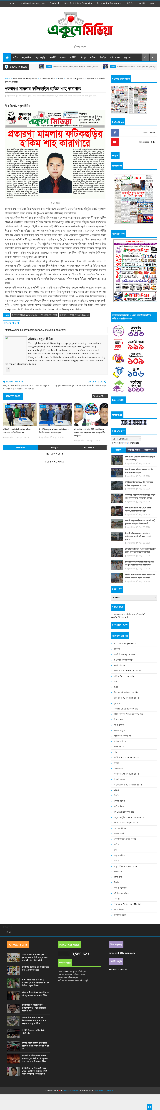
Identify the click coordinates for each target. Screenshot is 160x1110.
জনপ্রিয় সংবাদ (134, 450)
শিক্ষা (116, 752)
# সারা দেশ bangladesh (79, 314)
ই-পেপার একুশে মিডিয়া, (64, 95)
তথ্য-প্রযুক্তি (40, 57)
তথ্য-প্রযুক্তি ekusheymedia (129, 817)
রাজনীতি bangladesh (125, 654)
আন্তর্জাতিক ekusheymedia (128, 670)
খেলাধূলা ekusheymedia (126, 698)
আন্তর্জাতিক (26, 57)
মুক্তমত (127, 57)
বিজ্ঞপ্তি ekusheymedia (126, 708)
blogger (20, 447)
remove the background (109, 3)
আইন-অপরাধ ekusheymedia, (45, 95)
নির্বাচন (117, 763)
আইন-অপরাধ (115, 57)
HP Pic (130, 3)
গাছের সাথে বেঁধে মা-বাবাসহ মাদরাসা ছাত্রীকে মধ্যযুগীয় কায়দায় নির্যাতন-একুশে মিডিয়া (35, 982)
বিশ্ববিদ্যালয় (119, 779)
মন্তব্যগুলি (149, 450)
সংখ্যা (152, 3)
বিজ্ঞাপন (117, 898)
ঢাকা (116, 681)
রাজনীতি (53, 57)
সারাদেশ (63, 57)
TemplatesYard (71, 1090)
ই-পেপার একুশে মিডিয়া (47, 78)
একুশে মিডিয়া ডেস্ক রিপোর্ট (125, 839)
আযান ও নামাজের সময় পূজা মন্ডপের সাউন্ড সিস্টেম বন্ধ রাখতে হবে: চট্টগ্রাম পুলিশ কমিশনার (35, 957)
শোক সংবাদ (118, 768)
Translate (134, 442)
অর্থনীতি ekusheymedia (126, 757)
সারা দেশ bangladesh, (87, 95)
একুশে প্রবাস (119, 801)
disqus (54, 447)
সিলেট (116, 795)
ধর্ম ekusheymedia (124, 812)
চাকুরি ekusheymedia (125, 866)
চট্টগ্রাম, (75, 95)
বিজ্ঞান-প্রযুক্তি (120, 888)
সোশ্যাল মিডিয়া (120, 828)
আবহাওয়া (118, 871)
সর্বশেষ (118, 450)
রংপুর (116, 687)
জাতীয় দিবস (119, 806)
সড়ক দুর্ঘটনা (119, 725)
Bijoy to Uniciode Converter (78, 3)
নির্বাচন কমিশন (120, 741)
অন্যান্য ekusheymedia (126, 774)
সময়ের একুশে (119, 730)
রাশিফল (93, 57)
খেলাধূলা (83, 57)
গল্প (115, 849)
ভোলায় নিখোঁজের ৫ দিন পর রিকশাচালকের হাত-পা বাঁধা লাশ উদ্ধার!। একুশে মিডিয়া (34, 1020)
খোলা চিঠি (118, 877)
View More (101, 396)
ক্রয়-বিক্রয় (119, 909)
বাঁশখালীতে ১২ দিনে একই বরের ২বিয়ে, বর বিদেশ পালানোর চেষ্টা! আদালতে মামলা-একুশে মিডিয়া (34, 1071)
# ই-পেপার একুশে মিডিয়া (48, 314)
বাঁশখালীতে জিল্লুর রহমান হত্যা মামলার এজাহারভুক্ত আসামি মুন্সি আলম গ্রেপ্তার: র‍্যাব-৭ (138, 536)
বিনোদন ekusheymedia (126, 692)
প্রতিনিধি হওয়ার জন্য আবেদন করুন (32, 3)
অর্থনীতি (73, 57)
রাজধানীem (119, 746)
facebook (54, 3)
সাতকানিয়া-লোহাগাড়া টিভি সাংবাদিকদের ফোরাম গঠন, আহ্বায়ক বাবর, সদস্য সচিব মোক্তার (89, 432)
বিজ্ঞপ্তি (103, 57)
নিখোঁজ (117, 882)
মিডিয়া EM (118, 719)
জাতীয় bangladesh (124, 676)
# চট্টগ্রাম (63, 314)
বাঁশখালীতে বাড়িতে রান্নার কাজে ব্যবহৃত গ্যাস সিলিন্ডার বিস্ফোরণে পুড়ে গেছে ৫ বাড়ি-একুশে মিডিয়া (35, 1058)
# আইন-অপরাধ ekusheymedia (24, 314)
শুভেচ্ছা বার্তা (119, 833)
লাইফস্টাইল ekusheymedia (128, 784)
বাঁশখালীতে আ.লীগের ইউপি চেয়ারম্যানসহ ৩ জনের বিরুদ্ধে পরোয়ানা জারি (34, 1008)
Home (12, 3)
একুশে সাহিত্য (120, 855)
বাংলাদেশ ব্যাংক (120, 915)
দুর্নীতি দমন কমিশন (121, 893)
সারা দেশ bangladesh (75, 78)
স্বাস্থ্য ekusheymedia (126, 822)
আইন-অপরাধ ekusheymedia (25, 78)
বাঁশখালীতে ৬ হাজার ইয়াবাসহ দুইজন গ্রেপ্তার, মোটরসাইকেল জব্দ (51, 66)
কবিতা (116, 790)
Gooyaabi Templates (105, 1090)
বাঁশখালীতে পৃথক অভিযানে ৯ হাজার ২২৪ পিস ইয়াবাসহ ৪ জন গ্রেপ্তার (117, 66)
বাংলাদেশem (119, 665)
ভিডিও (116, 860)
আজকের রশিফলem (122, 736)
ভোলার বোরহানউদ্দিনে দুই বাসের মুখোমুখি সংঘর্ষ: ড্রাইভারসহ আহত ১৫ (35, 1046)
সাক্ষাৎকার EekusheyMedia (128, 904)
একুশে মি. (142, 3)
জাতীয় (15, 57)
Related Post (13, 396)
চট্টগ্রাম (89, 67)
